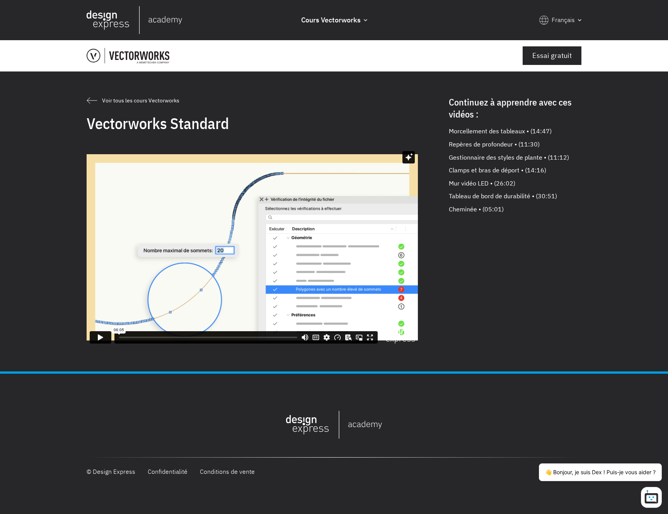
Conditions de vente (227, 471)
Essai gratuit (552, 55)
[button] (334, 20)
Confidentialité (167, 471)
